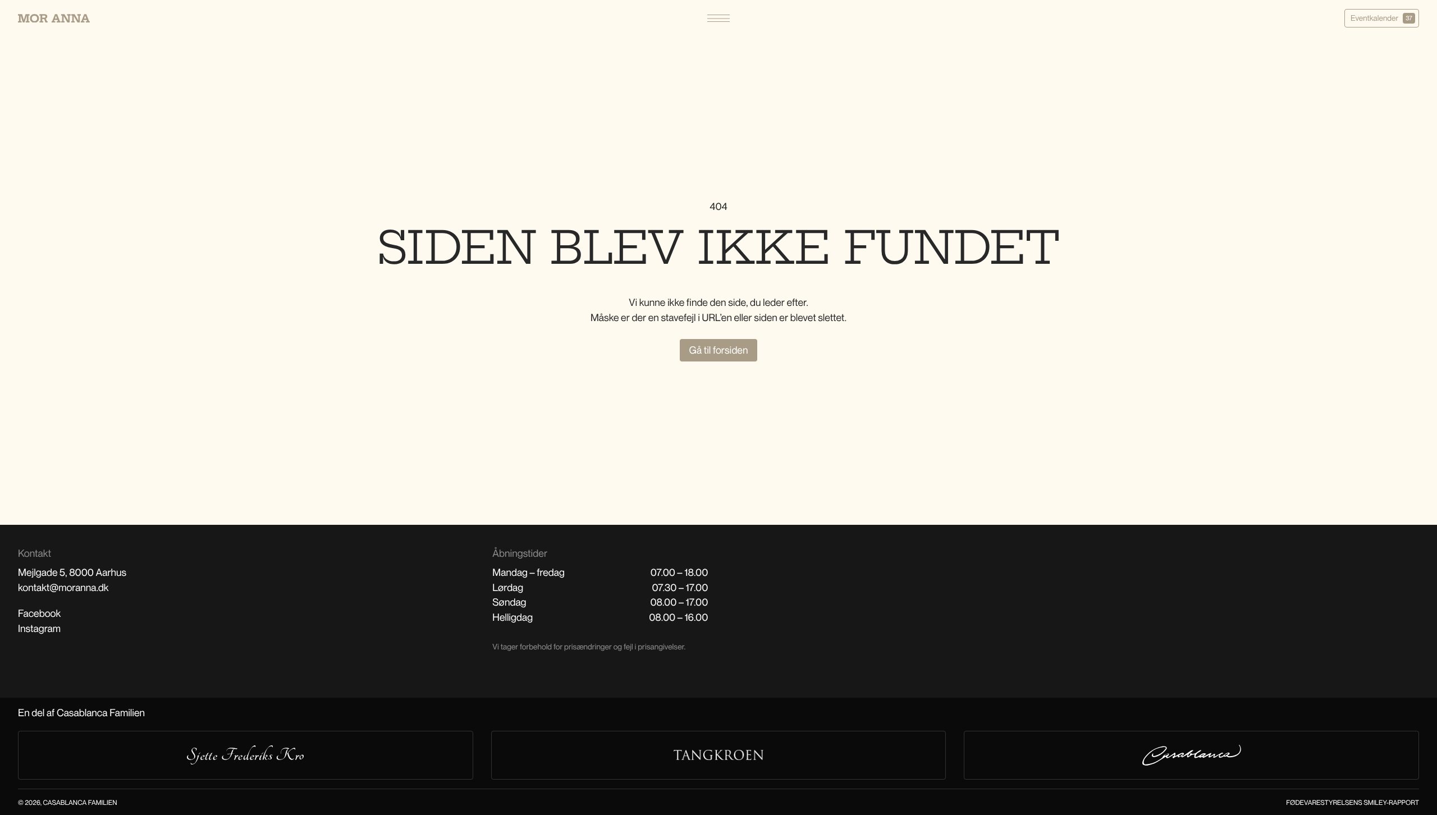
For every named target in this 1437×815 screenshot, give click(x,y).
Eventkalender (1381, 18)
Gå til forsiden (718, 350)
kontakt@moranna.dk (63, 588)
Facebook (39, 613)
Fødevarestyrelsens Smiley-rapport (1352, 802)
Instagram (39, 628)
